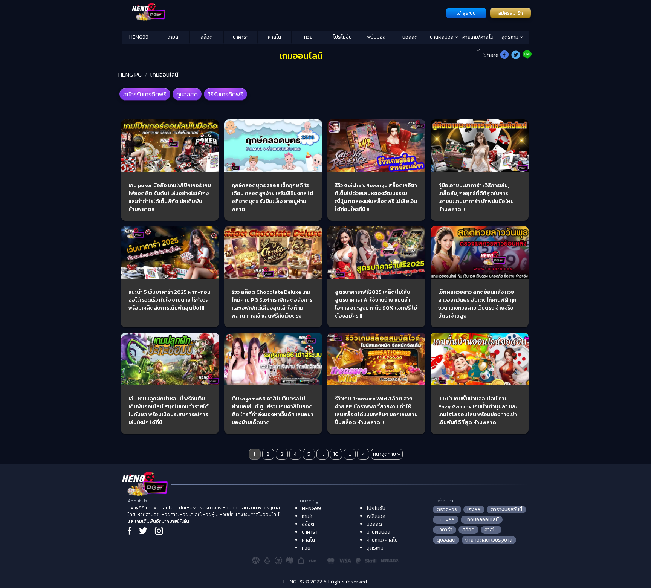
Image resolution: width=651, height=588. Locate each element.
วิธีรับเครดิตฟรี (225, 94)
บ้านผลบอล (442, 37)
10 (336, 454)
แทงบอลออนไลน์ (482, 520)
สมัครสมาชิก (510, 13)
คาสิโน (274, 37)
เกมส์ (173, 37)
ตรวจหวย (447, 509)
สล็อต (206, 37)
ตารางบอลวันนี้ (506, 509)
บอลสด (410, 37)
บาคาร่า (241, 37)
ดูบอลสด (187, 94)
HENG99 (138, 37)
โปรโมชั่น (342, 37)
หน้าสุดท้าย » (386, 454)
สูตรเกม (510, 37)
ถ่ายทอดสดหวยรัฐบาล (488, 540)
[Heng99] (283, 12)
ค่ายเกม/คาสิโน (478, 37)
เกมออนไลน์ (164, 74)
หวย (308, 37)
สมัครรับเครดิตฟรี (145, 94)
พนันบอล (376, 37)
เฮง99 (474, 509)
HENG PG (130, 74)
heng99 (446, 520)
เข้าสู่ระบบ (466, 13)
